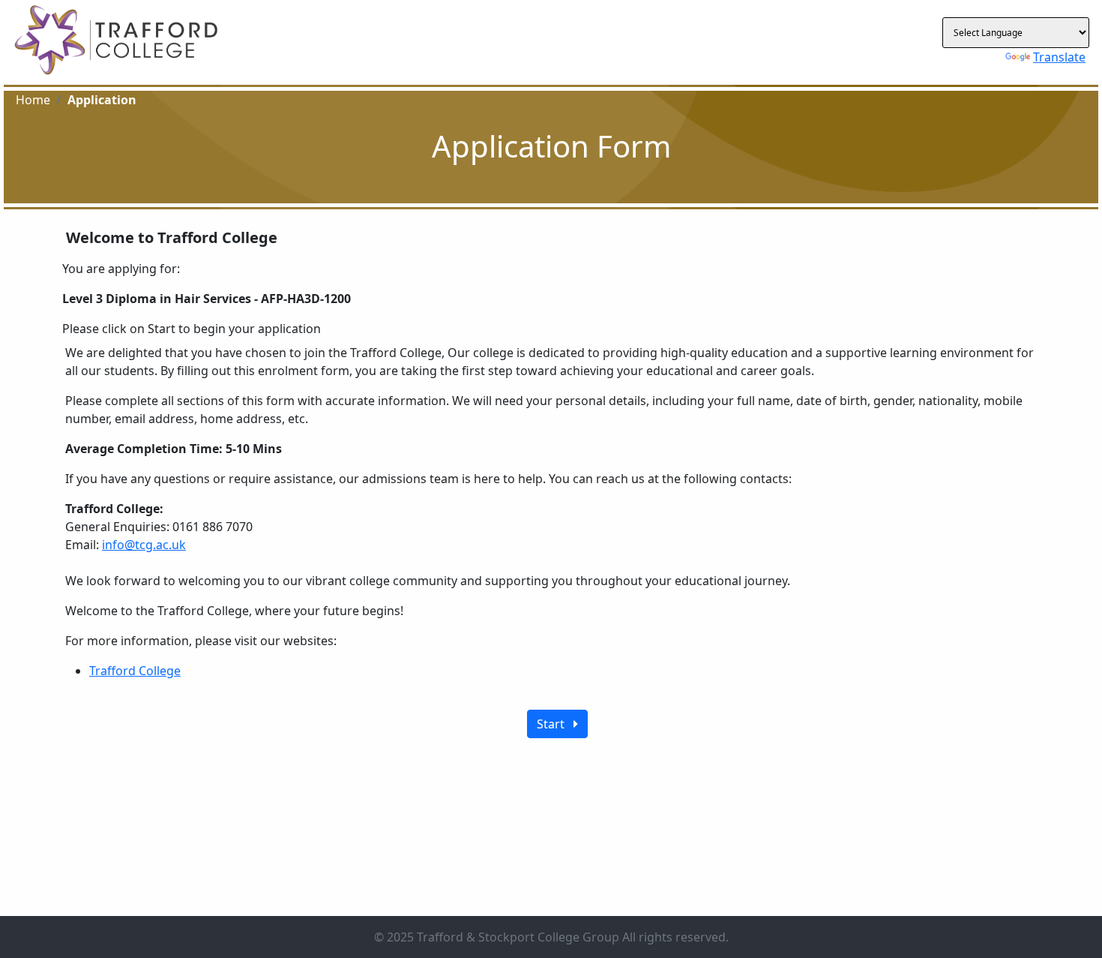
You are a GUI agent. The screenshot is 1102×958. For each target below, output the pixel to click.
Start (555, 724)
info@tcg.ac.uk (144, 544)
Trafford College (135, 670)
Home (33, 100)
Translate (1059, 57)
